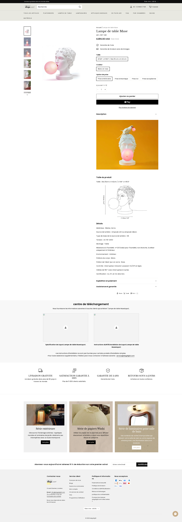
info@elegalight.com (58, 492)
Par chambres (139, 13)
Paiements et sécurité (99, 483)
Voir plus (45, 442)
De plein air (117, 13)
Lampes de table (65, 13)
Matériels (28, 18)
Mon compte (73, 489)
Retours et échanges (98, 491)
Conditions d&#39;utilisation (101, 489)
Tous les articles (31, 13)
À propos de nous (75, 480)
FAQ (127, 13)
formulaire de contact (54, 496)
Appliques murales (99, 13)
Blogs (152, 13)
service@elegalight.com (125, 356)
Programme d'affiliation (77, 498)
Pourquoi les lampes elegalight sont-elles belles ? (101, 499)
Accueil (98, 27)
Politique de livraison (98, 486)
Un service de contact (76, 492)
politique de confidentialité (100, 494)
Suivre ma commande (76, 486)
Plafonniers (48, 13)
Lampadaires (81, 13)
